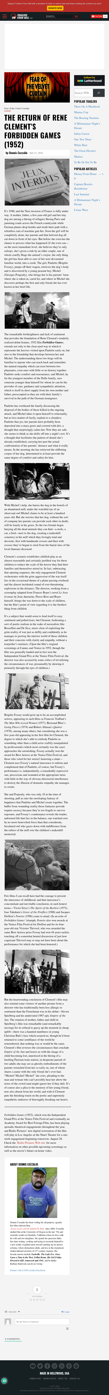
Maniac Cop (81, 112)
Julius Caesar (81, 134)
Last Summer (82, 194)
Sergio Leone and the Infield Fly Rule (27, 1228)
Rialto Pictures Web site (31, 1143)
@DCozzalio (29, 1270)
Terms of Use (35, 1378)
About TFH (62, 1378)
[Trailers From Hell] (13, 16)
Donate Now (55, 8)
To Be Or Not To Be (85, 162)
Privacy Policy (49, 1378)
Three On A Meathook (87, 106)
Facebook (41, 1270)
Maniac (78, 156)
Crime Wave (81, 210)
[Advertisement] (54, 46)
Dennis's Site (16, 1270)
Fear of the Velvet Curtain (16, 108)
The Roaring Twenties (86, 118)
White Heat (80, 145)
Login (66, 1311)
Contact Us (74, 1378)
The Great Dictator (85, 151)
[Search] (99, 93)
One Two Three (83, 139)
